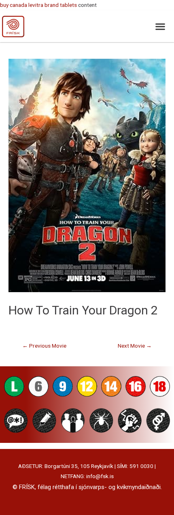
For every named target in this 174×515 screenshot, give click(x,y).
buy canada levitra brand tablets (38, 5)
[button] (160, 26)
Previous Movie (44, 345)
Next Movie (135, 345)
